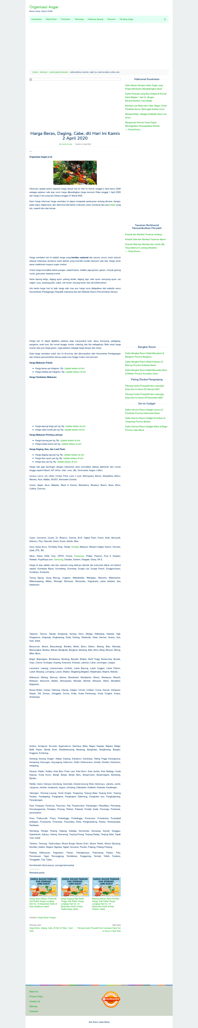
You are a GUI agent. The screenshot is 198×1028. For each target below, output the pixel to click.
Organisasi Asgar (43, 7)
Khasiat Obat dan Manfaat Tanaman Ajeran (145, 239)
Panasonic (79, 555)
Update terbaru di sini (74, 368)
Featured (33, 1011)
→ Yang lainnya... (133, 129)
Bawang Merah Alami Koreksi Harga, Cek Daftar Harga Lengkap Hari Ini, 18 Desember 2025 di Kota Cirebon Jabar (105, 903)
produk (112, 204)
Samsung (58, 559)
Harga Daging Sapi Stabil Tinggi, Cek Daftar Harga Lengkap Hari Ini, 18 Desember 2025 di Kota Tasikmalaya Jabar (72, 903)
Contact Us (34, 1001)
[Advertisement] (99, 46)
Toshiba (75, 546)
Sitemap (33, 1006)
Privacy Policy (36, 996)
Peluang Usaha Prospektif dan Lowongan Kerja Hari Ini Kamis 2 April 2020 (99, 927)
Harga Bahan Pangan (47, 917)
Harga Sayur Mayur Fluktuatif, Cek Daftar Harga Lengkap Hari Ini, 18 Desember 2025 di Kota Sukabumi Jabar (43, 902)
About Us (33, 991)
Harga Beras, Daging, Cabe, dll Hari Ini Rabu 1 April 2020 (51, 927)
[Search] (165, 19)
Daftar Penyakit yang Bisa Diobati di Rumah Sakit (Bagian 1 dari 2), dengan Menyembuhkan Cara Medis (146, 97)
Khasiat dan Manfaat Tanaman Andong (143, 234)
